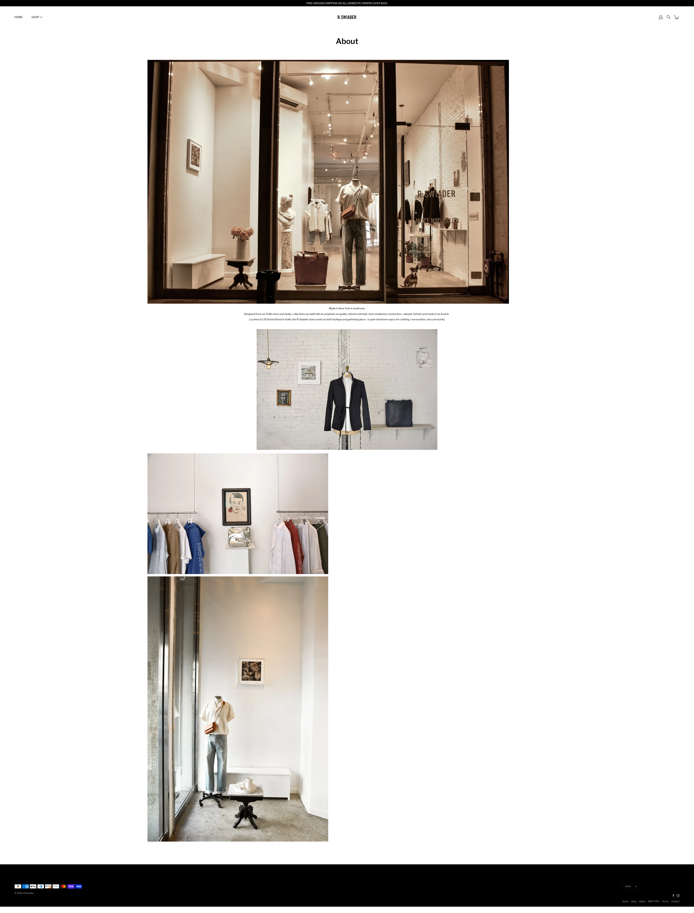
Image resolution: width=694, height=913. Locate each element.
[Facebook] (673, 895)
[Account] (661, 17)
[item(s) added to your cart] (677, 17)
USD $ (628, 886)
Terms (665, 901)
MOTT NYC (653, 901)
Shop (633, 901)
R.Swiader (28, 893)
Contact (675, 901)
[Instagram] (678, 895)
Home (625, 901)
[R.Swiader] (347, 17)
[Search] (669, 17)
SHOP (35, 17)
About (642, 901)
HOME (18, 17)
